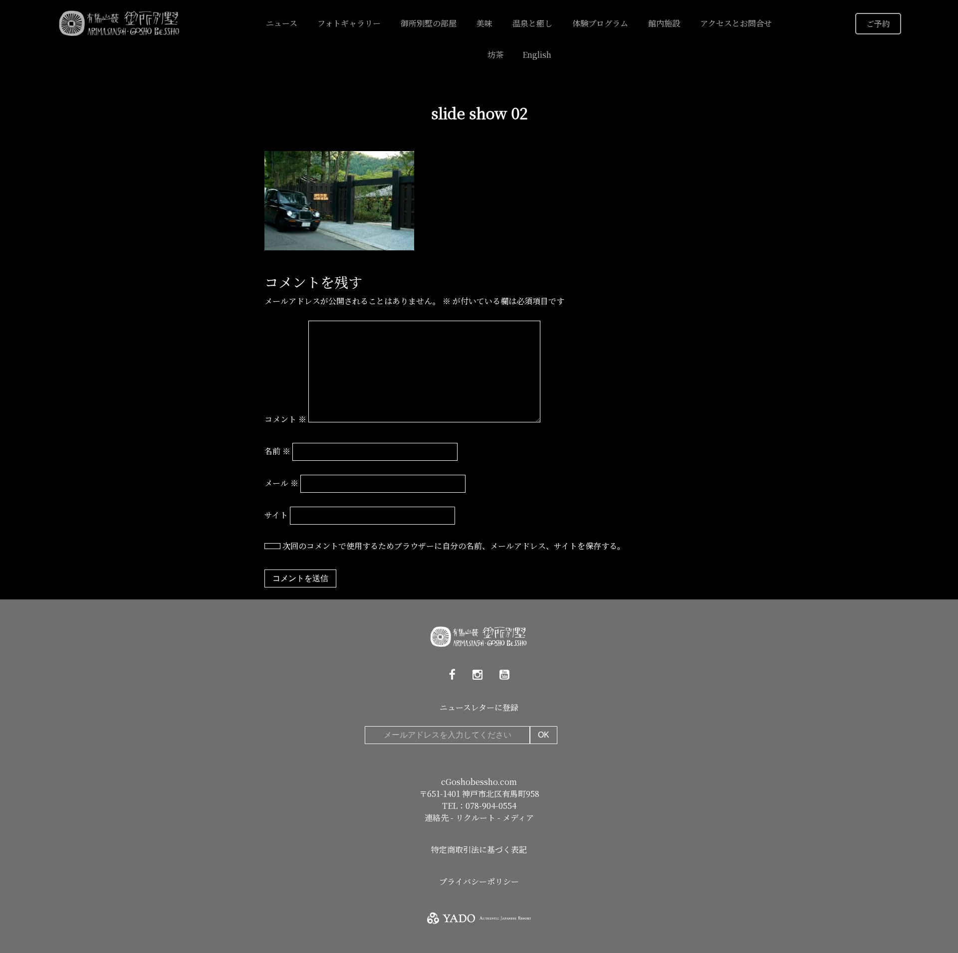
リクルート (476, 817)
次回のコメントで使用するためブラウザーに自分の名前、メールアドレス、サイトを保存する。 (453, 546)
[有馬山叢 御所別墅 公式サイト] (119, 22)
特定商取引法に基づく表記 (479, 849)
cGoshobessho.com (479, 781)
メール (281, 483)
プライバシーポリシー (479, 881)
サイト (276, 515)
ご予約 (878, 23)
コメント (285, 419)
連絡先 (438, 817)
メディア (518, 817)
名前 (277, 451)
